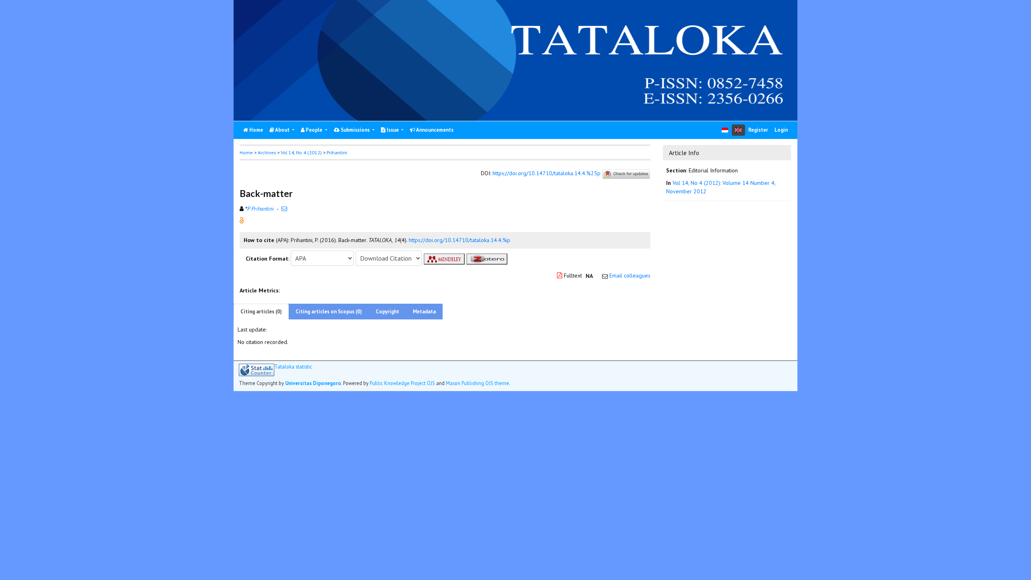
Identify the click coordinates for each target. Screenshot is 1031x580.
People (313, 129)
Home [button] (246, 152)
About (282, 129)
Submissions (355, 129)
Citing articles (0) (261, 311)
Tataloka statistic (293, 367)
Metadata (424, 311)
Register (758, 129)
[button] (242, 220)
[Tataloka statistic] (256, 370)
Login (781, 129)
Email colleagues (629, 275)
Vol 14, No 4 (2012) (301, 152)
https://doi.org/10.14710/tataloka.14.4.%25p (546, 173)
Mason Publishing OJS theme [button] (477, 383)
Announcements (434, 129)
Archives (267, 152)
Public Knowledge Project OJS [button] (402, 383)
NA (589, 276)
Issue (392, 129)
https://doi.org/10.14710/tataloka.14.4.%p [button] (459, 240)
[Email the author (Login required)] (284, 208)
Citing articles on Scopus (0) (329, 311)
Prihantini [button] (337, 152)
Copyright (387, 311)
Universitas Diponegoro (313, 383)
